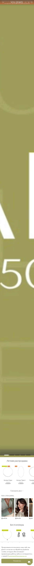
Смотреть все (16, 491)
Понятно (17, 561)
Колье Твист (21, 480)
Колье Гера (8, 480)
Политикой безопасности (17, 556)
